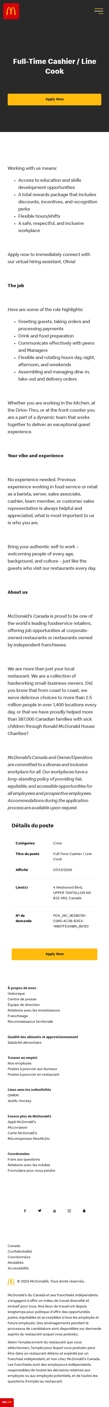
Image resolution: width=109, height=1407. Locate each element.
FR (9, 1402)
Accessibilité (18, 1268)
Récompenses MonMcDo (29, 1139)
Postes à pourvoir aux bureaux (32, 1069)
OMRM (13, 1095)
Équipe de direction (24, 1005)
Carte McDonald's (22, 1133)
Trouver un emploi (22, 1058)
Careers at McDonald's (11, 11)
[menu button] (98, 11)
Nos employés (19, 1064)
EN (4, 1402)
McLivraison (17, 1128)
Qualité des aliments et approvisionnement (43, 1037)
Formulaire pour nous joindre (31, 1171)
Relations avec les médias (29, 1165)
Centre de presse (22, 999)
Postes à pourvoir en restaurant (33, 1075)
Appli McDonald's (22, 1122)
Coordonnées (19, 1154)
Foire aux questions (24, 1160)
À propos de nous (22, 988)
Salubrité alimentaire (25, 1043)
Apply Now (55, 99)
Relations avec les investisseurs (34, 1011)
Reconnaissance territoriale (30, 1022)
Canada (14, 1246)
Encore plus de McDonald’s (29, 1117)
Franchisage (18, 1016)
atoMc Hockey (19, 1101)
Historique (16, 994)
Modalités (16, 1263)
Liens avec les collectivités (29, 1090)
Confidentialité (20, 1252)
